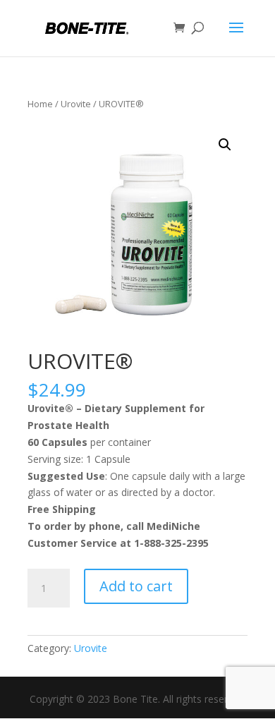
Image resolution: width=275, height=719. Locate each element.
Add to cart (136, 586)
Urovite (76, 103)
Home (40, 103)
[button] (225, 144)
